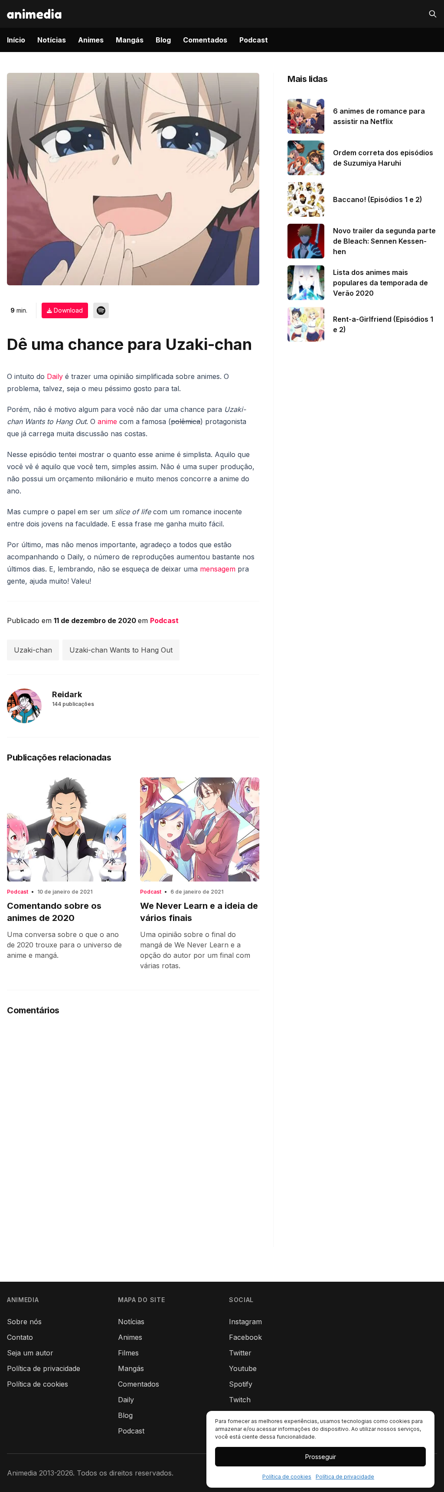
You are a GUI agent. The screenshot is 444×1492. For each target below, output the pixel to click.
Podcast (253, 40)
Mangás (130, 40)
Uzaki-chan (33, 650)
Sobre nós (24, 1321)
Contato (20, 1337)
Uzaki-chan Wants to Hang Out (121, 650)
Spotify (240, 1384)
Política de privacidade (345, 1476)
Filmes (128, 1352)
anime (107, 421)
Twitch (240, 1399)
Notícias (51, 40)
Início (16, 40)
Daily (55, 376)
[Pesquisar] (432, 14)
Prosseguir (320, 1456)
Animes (91, 40)
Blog (163, 40)
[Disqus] (133, 1138)
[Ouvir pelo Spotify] (101, 310)
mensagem (217, 569)
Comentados (205, 40)
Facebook (245, 1337)
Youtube (243, 1368)
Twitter (240, 1352)
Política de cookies (286, 1476)
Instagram (245, 1321)
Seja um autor (30, 1352)
